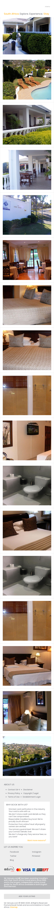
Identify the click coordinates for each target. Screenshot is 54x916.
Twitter (13, 856)
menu (42, 7)
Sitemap (14, 907)
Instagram (36, 852)
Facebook (14, 852)
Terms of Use (14, 797)
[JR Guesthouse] (27, 34)
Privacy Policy (14, 793)
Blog (12, 860)
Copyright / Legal (30, 793)
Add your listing (27, 896)
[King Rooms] (27, 305)
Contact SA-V (14, 789)
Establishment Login (32, 797)
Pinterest (36, 856)
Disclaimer (28, 789)
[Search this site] (38, 7)
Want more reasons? (36, 840)
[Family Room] (27, 530)
